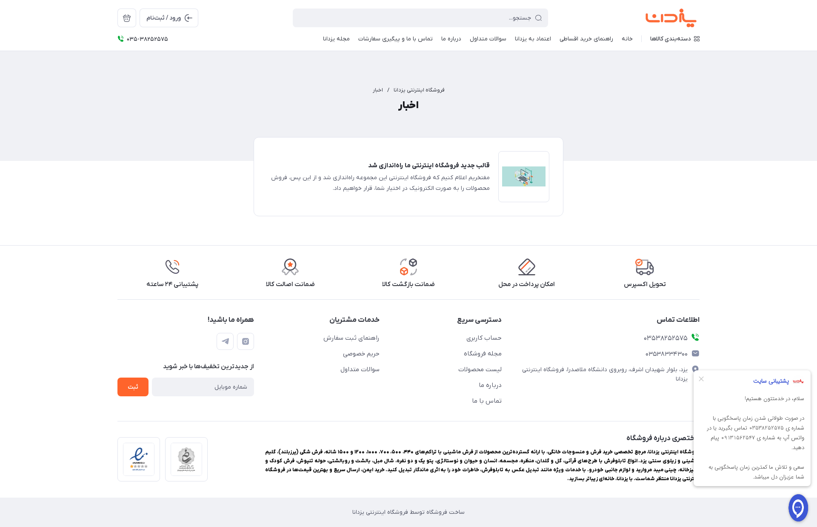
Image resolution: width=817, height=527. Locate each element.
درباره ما (490, 385)
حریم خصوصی (361, 353)
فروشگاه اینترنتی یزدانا (419, 90)
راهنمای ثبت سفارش (351, 338)
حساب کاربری (484, 338)
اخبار (378, 90)
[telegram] (225, 341)
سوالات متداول (360, 369)
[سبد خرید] (126, 18)
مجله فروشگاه (483, 353)
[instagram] (245, 341)
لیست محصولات (480, 369)
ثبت (133, 387)
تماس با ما (487, 401)
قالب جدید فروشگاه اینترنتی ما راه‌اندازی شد (429, 165)
